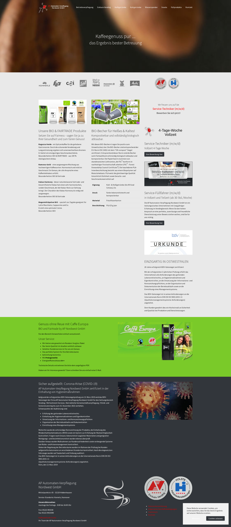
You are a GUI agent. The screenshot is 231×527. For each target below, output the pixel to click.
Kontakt (151, 515)
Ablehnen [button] (196, 518)
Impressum (153, 512)
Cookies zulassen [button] (216, 518)
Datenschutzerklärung (157, 506)
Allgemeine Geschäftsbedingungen (162, 509)
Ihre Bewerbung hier (154, 154)
